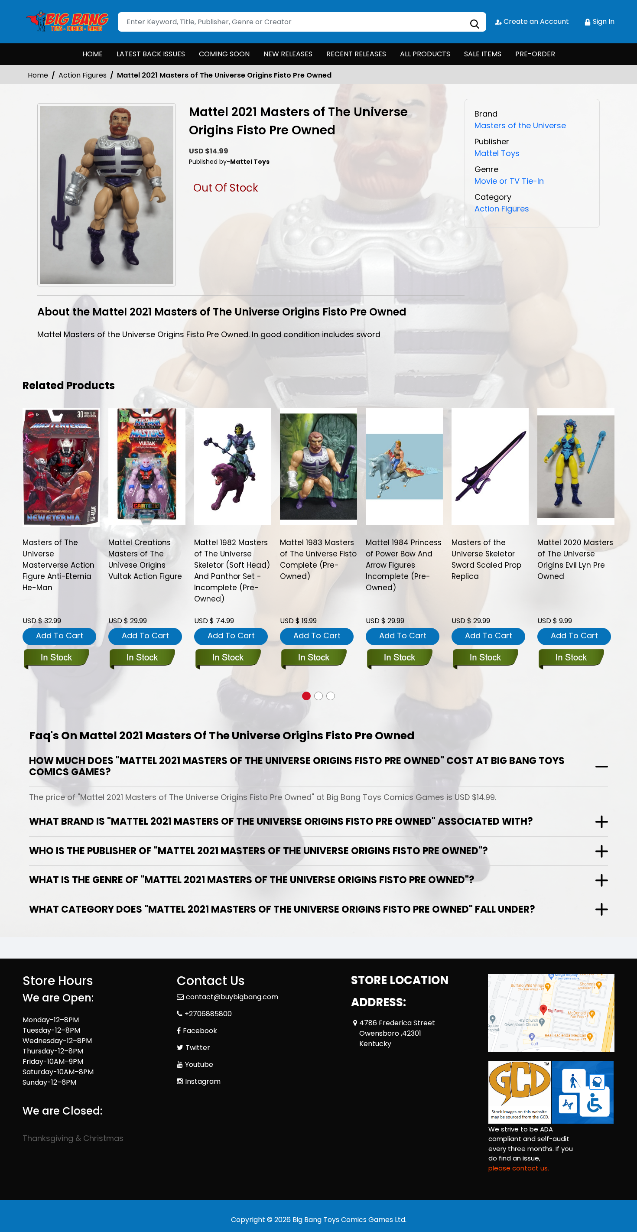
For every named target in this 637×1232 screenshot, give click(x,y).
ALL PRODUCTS (425, 54)
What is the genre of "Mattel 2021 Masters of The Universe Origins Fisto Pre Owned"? (251, 880)
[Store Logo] (66, 22)
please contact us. (518, 1168)
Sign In (602, 21)
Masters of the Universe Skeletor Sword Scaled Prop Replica (486, 559)
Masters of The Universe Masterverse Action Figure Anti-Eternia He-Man (58, 565)
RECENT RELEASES (356, 54)
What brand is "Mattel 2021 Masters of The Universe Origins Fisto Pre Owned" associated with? (281, 821)
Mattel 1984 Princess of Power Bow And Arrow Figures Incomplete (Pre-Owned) (404, 565)
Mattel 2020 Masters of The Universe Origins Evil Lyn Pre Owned (575, 559)
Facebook (200, 1031)
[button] (306, 696)
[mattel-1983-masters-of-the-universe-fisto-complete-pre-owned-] (318, 466)
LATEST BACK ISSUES (151, 54)
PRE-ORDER (535, 54)
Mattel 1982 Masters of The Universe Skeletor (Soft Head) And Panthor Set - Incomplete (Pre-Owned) (232, 570)
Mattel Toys (497, 153)
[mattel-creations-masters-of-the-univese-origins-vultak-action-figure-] (146, 466)
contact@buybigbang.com (232, 997)
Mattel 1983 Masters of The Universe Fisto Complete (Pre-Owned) (318, 559)
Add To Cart (59, 635)
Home (38, 75)
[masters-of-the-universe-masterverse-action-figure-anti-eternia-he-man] (61, 467)
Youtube (199, 1064)
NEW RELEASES (287, 54)
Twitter (197, 1048)
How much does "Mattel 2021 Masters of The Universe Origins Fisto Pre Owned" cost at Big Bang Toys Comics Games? (297, 766)
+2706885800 (208, 1014)
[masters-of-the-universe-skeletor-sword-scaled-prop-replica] (490, 466)
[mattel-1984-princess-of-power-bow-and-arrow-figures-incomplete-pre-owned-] (404, 466)
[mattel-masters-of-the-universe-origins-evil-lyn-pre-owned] (575, 466)
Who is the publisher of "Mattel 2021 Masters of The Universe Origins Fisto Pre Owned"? (258, 851)
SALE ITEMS (482, 54)
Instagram (203, 1081)
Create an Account (535, 21)
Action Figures (82, 75)
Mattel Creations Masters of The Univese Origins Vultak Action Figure (145, 559)
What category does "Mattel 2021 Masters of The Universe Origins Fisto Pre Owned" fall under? (282, 909)
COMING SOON (224, 54)
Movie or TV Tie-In (509, 181)
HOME (92, 54)
